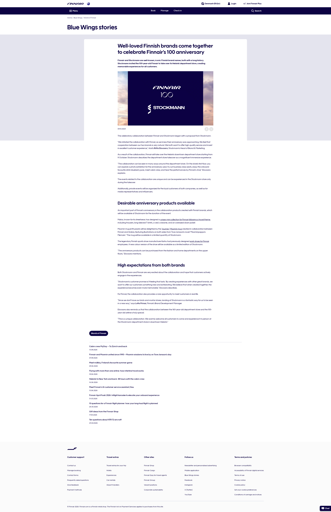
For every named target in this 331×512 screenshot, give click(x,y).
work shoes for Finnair (199, 241)
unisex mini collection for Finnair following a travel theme (185, 219)
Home (69, 18)
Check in (178, 10)
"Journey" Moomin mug (172, 229)
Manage (164, 10)
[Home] (75, 3)
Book (153, 10)
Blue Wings (78, 18)
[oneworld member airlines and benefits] (88, 3)
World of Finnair (90, 18)
